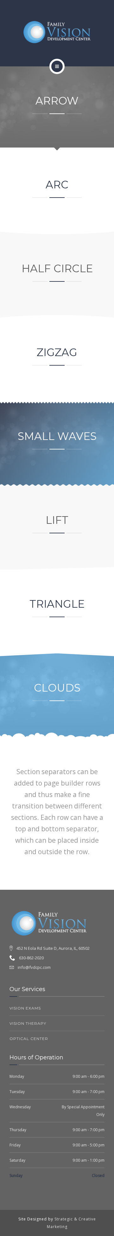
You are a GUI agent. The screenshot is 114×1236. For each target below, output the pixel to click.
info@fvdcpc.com (34, 967)
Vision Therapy (28, 1023)
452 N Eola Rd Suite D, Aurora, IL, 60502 (53, 948)
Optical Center (29, 1038)
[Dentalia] (57, 32)
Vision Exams (25, 1008)
